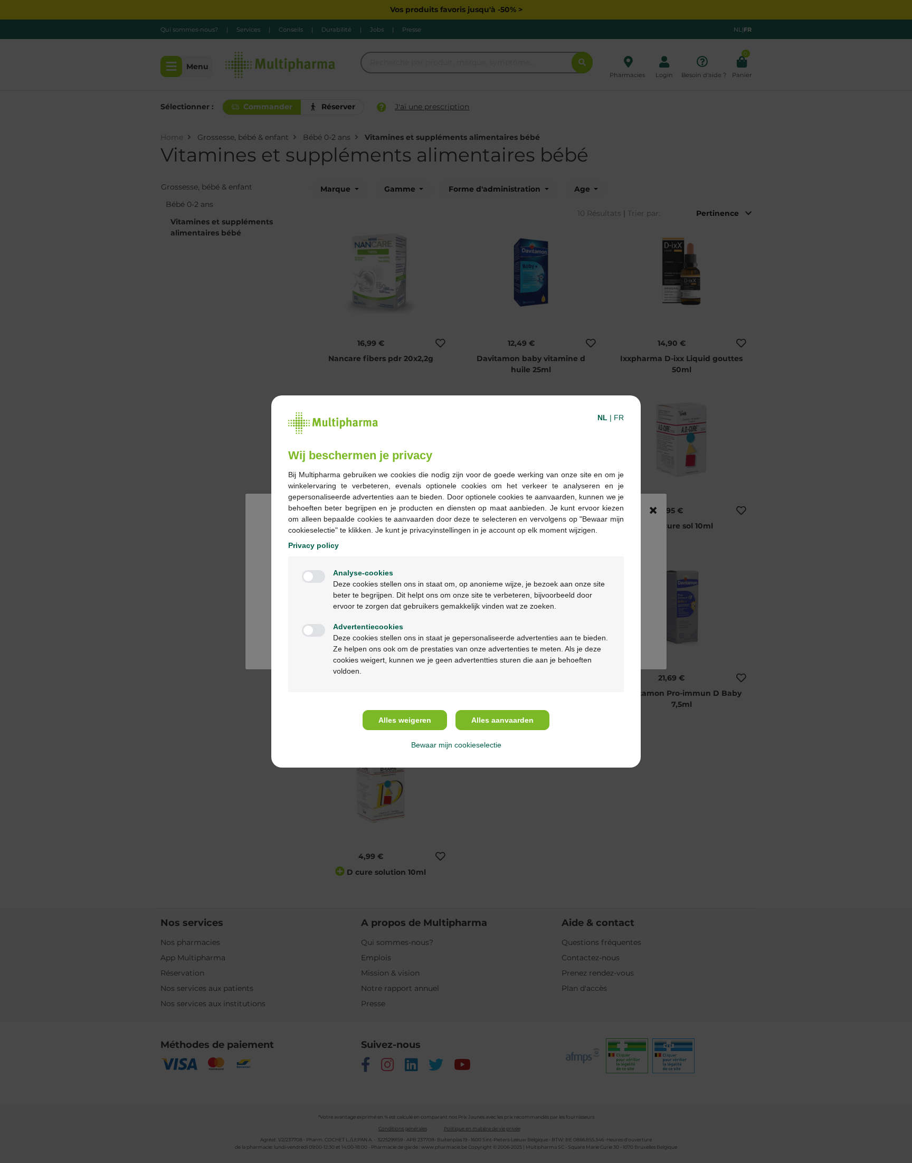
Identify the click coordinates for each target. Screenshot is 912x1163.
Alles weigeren (404, 720)
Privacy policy (313, 545)
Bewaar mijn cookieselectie (456, 745)
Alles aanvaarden (502, 720)
